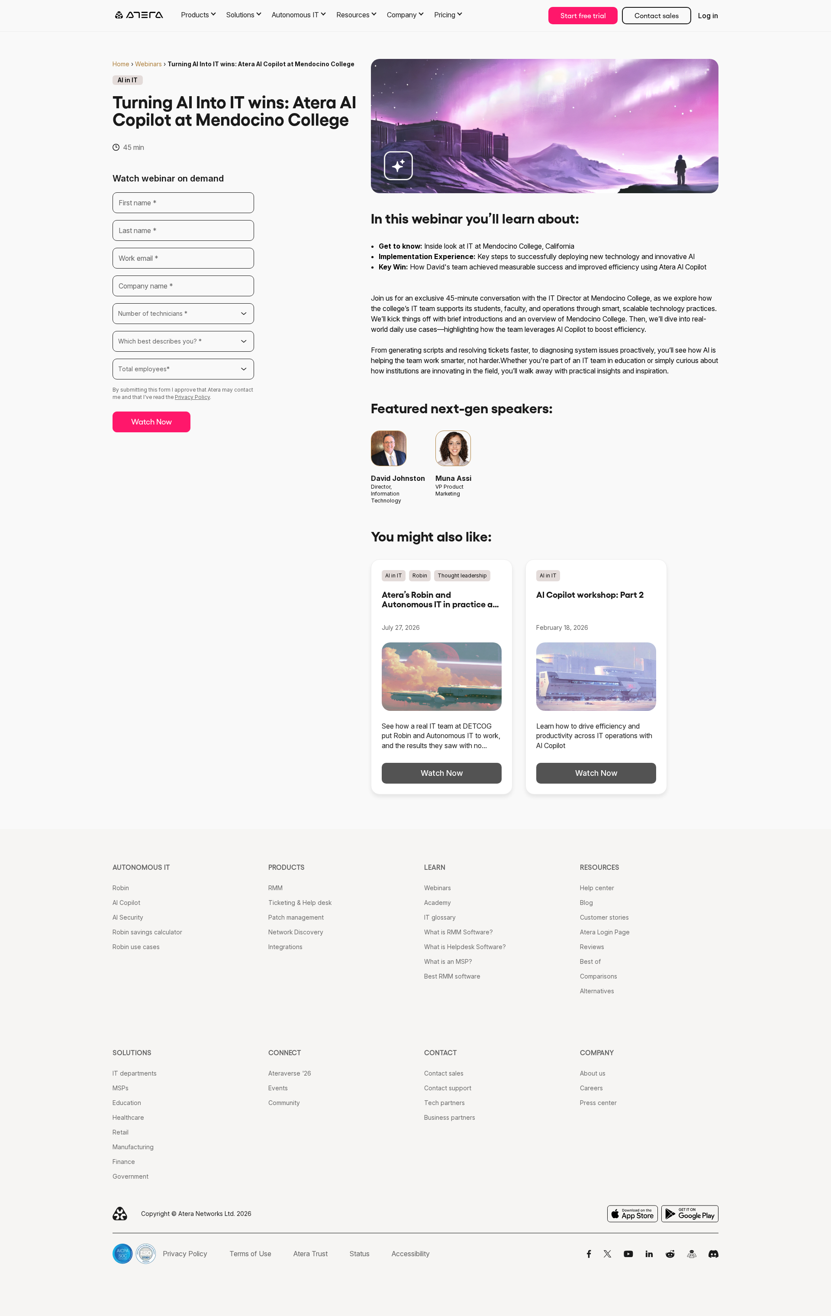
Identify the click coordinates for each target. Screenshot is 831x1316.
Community (284, 1102)
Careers (591, 1088)
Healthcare (128, 1117)
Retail (121, 1132)
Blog (586, 902)
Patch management (296, 917)
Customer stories (604, 917)
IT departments (135, 1073)
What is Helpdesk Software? (465, 946)
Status (360, 1253)
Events (278, 1088)
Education (127, 1102)
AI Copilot (126, 902)
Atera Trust (310, 1253)
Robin (121, 887)
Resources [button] (353, 14)
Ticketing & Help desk (300, 902)
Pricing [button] (444, 14)
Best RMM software (452, 976)
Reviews (592, 946)
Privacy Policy (192, 397)
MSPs (121, 1088)
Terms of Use (250, 1253)
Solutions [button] (240, 14)
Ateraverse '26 (289, 1073)
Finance (124, 1161)
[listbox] (183, 313)
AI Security (128, 917)
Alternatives (597, 991)
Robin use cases (136, 946)
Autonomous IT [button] (295, 14)
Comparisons (598, 976)
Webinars (148, 64)
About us (593, 1073)
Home (121, 64)
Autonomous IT (141, 867)
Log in (708, 15)
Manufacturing (133, 1147)
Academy (437, 902)
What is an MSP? (448, 961)
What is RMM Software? (458, 932)
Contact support (447, 1088)
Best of (590, 961)
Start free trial (583, 15)
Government (130, 1176)
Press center (598, 1102)
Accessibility (411, 1253)
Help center (597, 887)
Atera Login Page (605, 932)
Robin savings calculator (147, 932)
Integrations (285, 946)
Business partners (449, 1117)
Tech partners (444, 1102)
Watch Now (151, 422)
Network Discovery (295, 932)
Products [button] (195, 14)
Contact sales (657, 15)
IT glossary (440, 917)
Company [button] (402, 14)
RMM (275, 887)
